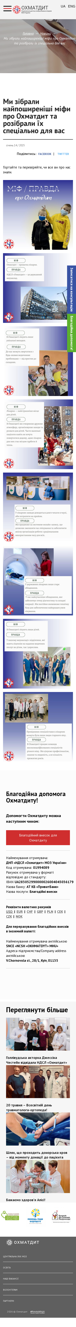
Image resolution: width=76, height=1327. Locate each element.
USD (9, 911)
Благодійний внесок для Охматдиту (38, 838)
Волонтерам (10, 1289)
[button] (71, 289)
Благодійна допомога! (72, 333)
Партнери (8, 1301)
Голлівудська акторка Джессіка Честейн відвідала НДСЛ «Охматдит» (36, 1060)
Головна (28, 33)
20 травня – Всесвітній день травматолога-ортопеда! (29, 1107)
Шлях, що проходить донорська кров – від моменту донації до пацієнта (36, 1155)
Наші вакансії (10, 1278)
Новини (45, 33)
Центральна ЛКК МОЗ (15, 1256)
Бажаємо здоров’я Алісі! (25, 1200)
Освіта (7, 1267)
